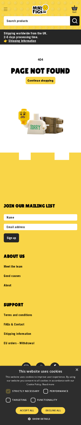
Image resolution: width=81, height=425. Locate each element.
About (7, 285)
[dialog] (40, 395)
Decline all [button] (53, 410)
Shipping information (17, 334)
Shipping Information (22, 41)
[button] (6, 9)
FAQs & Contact (14, 324)
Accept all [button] (27, 410)
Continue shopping (40, 80)
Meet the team (13, 266)
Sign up (11, 238)
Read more (48, 384)
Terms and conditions (18, 315)
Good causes (12, 276)
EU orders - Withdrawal (19, 343)
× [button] (76, 369)
